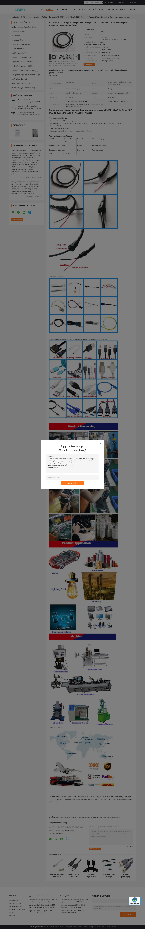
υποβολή (72, 483)
